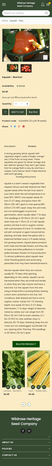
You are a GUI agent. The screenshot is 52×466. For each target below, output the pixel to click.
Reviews (32, 146)
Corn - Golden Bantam (38, 391)
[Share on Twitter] (15, 126)
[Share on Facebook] (11, 126)
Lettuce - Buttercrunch (13, 391)
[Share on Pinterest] (23, 126)
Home (5, 20)
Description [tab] (10, 146)
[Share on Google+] (19, 126)
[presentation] (23, 404)
